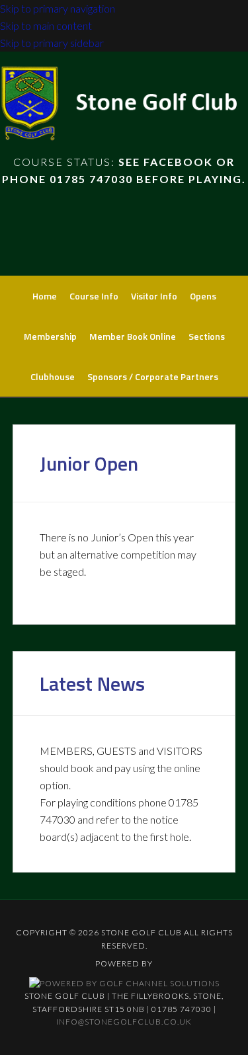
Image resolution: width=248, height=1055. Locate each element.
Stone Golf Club (124, 108)
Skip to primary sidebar (52, 42)
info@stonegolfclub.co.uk (124, 1022)
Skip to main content (46, 25)
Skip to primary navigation (57, 8)
